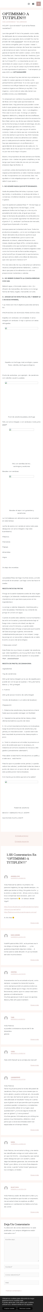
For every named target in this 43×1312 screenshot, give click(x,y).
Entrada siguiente (22, 842)
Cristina (14, 972)
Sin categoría (22, 21)
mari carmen (15, 935)
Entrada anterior (21, 836)
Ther (12, 1017)
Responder (34, 923)
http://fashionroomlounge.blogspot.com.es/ (20, 912)
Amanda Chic (15, 876)
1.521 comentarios (8, 21)
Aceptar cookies (9, 1308)
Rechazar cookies (25, 1308)
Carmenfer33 (15, 1077)
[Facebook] (33, 4)
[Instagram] (29, 4)
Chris (13, 1051)
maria (13, 1142)
